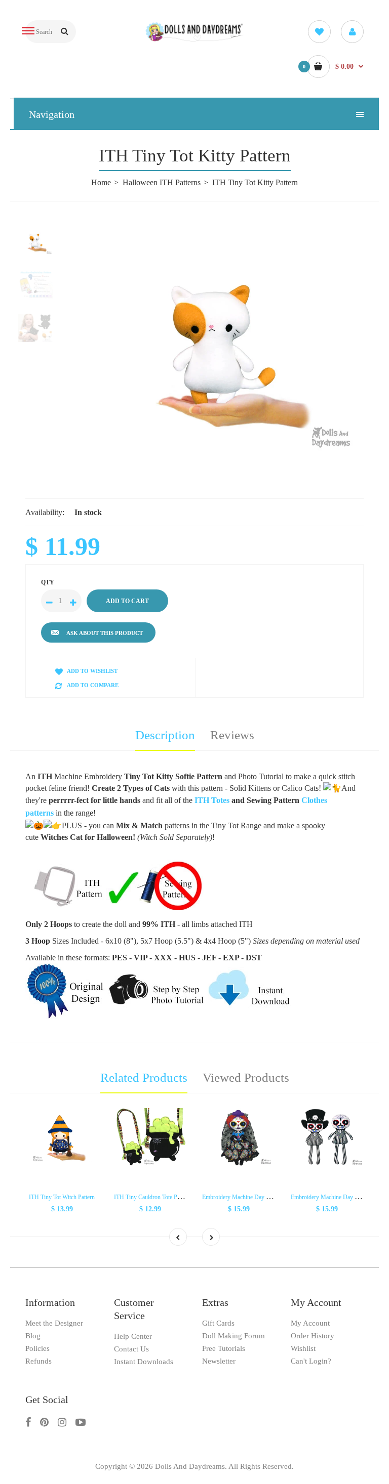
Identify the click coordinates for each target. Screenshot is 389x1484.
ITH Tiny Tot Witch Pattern (62, 1197)
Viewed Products (246, 1077)
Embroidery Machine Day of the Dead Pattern (257, 1197)
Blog (33, 1336)
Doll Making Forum (233, 1336)
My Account (310, 1323)
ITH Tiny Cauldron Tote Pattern (152, 1197)
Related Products (143, 1077)
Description (165, 735)
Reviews (232, 735)
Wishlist (303, 1348)
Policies (37, 1348)
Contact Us (131, 1349)
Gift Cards (218, 1323)
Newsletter (219, 1361)
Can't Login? (311, 1361)
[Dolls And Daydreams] (194, 39)
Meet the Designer (54, 1323)
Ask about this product (104, 633)
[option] (220, 341)
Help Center (133, 1336)
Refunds (38, 1361)
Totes (221, 800)
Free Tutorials (223, 1348)
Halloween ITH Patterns (162, 182)
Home (101, 182)
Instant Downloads (143, 1362)
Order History (312, 1336)
